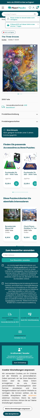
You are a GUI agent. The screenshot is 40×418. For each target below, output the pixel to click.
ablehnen (32, 395)
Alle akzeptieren (12, 414)
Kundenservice (10, 301)
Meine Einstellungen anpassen (17, 409)
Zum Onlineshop (20, 363)
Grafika (4, 40)
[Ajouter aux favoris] (34, 46)
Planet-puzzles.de (19, 267)
